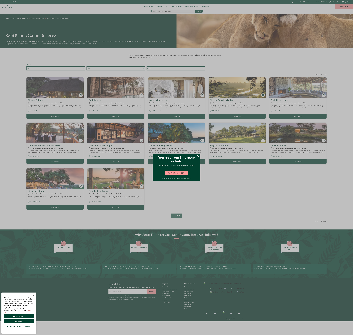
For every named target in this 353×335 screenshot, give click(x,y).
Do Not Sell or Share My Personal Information (18, 327)
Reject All (18, 321)
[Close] (34, 295)
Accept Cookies (18, 316)
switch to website (176, 173)
